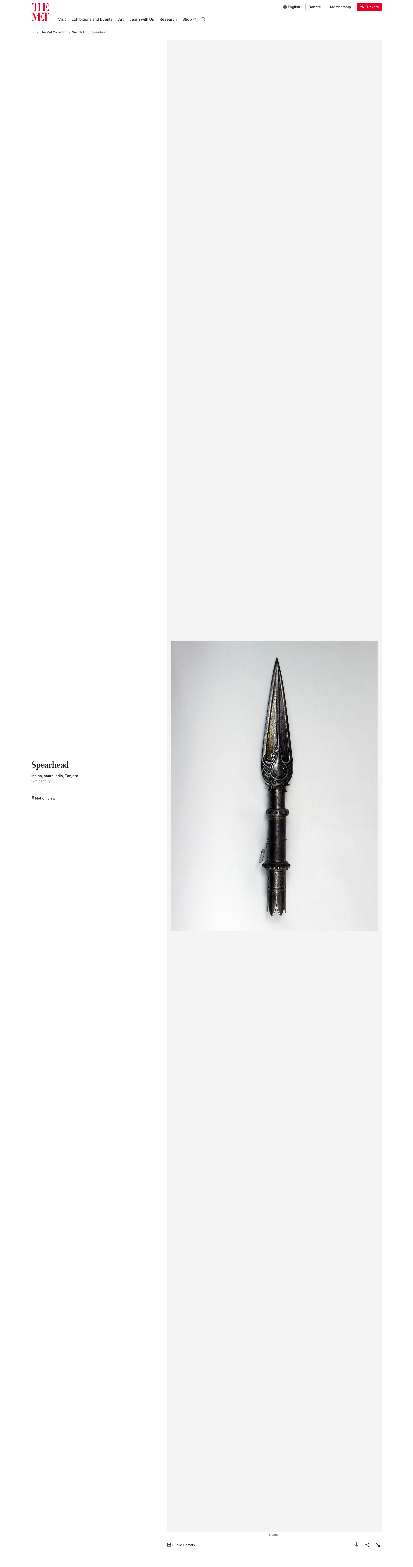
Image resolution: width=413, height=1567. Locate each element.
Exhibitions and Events (92, 19)
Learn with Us (141, 19)
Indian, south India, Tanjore (54, 776)
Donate (315, 7)
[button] (274, 786)
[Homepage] (40, 12)
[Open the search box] (203, 19)
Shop (187, 19)
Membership (340, 7)
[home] (33, 32)
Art (121, 19)
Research (168, 19)
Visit (62, 19)
